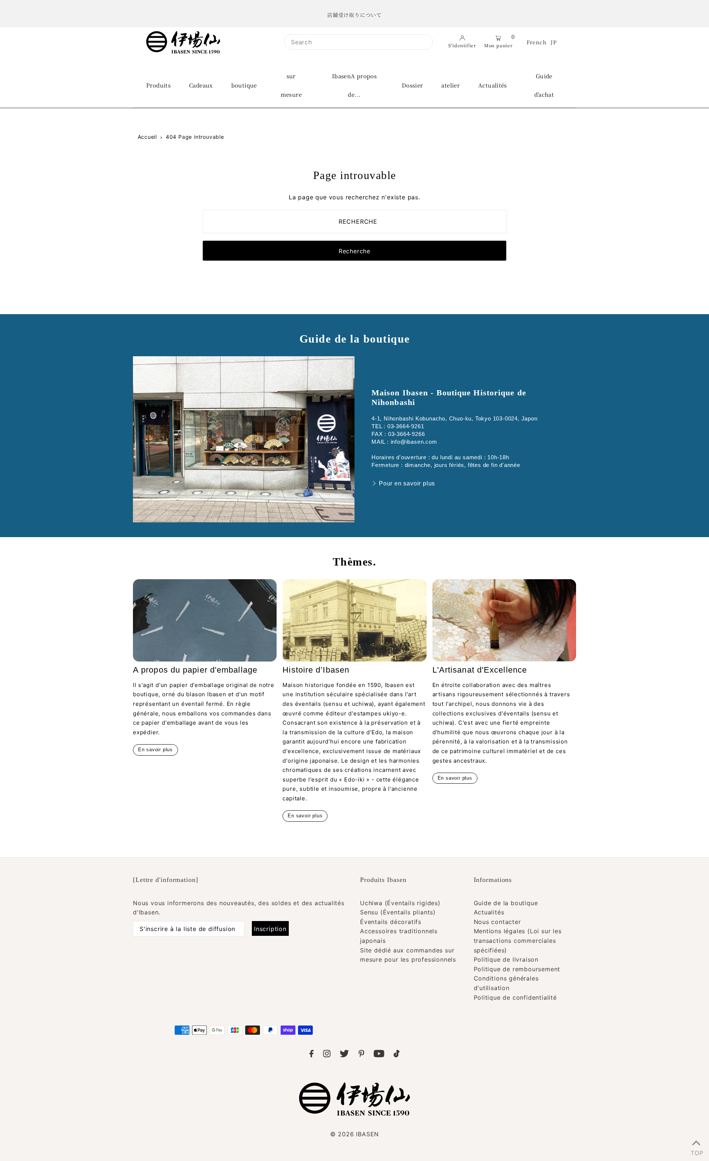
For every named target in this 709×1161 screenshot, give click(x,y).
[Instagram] (326, 1055)
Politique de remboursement (517, 969)
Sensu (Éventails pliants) (398, 912)
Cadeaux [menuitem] (201, 85)
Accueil (147, 137)
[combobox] (358, 42)
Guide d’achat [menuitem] (544, 85)
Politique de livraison (506, 959)
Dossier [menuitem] (412, 85)
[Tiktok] (397, 1055)
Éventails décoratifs (390, 921)
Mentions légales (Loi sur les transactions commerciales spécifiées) (518, 940)
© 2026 (354, 1134)
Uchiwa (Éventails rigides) (400, 903)
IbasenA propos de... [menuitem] (354, 85)
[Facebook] (311, 1055)
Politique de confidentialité (515, 997)
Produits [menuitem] (158, 85)
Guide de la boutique (506, 903)
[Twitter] (344, 1055)
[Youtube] (379, 1055)
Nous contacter (497, 921)
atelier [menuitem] (450, 85)
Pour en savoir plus (407, 483)
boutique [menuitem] (244, 85)
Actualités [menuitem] (492, 85)
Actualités (489, 912)
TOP (696, 1151)
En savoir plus (155, 749)
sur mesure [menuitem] (291, 85)
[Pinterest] (361, 1055)
